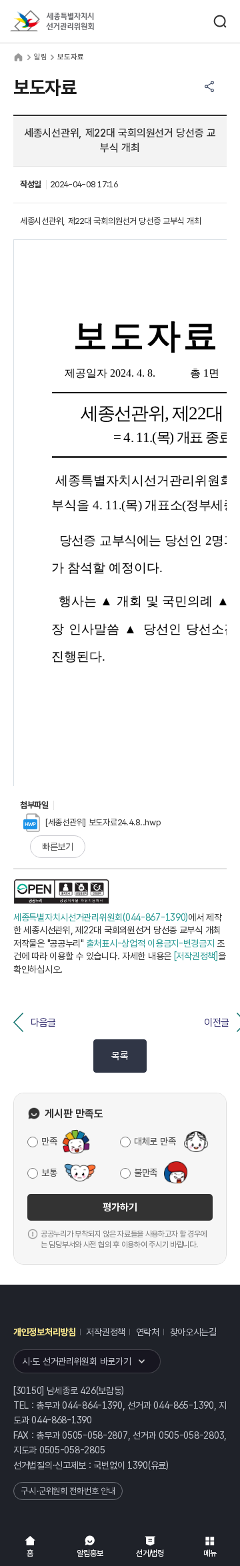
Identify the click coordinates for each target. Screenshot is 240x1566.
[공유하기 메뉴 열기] (209, 86)
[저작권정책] (196, 956)
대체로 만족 (154, 1141)
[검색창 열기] (220, 21)
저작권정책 (105, 1332)
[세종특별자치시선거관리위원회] (76, 21)
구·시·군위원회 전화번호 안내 (68, 1491)
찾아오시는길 (193, 1332)
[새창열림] (61, 891)
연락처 (147, 1332)
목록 (119, 1056)
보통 (49, 1172)
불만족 (145, 1172)
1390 (137, 1465)
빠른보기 (57, 846)
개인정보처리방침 (44, 1332)
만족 (49, 1141)
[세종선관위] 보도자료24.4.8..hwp (103, 822)
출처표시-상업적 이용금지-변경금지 (150, 943)
